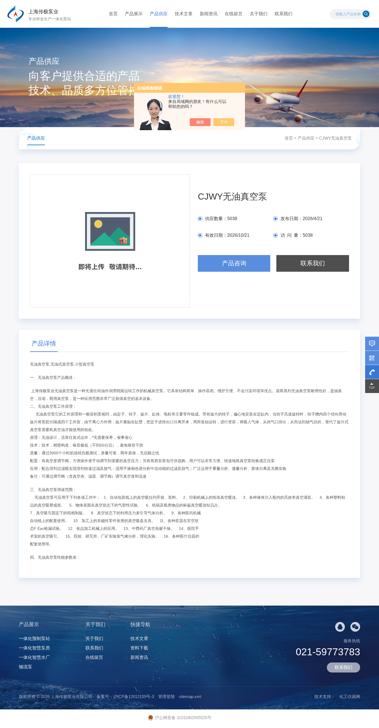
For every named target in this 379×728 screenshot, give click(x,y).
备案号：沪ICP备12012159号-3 (125, 696)
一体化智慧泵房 (34, 648)
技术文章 (184, 13)
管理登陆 (166, 696)
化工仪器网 (349, 696)
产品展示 (134, 13)
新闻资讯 (209, 13)
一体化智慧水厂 (34, 657)
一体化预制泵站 (34, 638)
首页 (113, 13)
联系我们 (283, 13)
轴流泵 (25, 666)
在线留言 (233, 13)
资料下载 (139, 648)
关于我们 (258, 13)
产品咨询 (234, 263)
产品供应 (159, 13)
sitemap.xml (190, 696)
